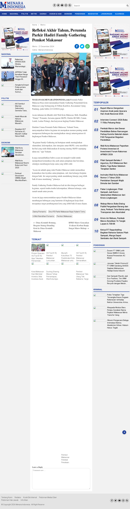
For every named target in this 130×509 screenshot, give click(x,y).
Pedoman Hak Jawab (9, 500)
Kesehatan (93, 14)
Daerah (43, 14)
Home (4, 14)
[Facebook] (54, 5)
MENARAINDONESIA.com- (57, 99)
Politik (24, 14)
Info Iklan (24, 500)
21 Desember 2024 (46, 46)
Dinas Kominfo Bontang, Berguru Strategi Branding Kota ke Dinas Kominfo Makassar (44, 226)
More (4, 19)
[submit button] (128, 5)
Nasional (14, 14)
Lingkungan (106, 14)
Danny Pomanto (39, 212)
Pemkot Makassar (64, 216)
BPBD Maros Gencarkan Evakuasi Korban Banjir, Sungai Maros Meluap (79, 225)
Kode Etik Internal (30, 497)
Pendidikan (80, 14)
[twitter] (82, 46)
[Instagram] (66, 5)
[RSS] (69, 5)
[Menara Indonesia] (12, 9)
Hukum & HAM (55, 14)
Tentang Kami (6, 497)
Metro (34, 14)
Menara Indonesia (45, 50)
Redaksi (18, 497)
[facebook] (76, 46)
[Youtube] (62, 5)
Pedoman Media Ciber (48, 497)
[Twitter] (58, 5)
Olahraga (119, 14)
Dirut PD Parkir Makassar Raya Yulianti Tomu (67, 212)
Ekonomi (68, 14)
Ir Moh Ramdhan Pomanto (43, 216)
